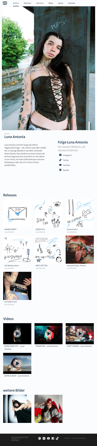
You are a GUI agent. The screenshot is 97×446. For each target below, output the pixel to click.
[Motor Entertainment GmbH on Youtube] (48, 439)
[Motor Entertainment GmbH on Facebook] (52, 439)
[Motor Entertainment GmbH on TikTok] (57, 439)
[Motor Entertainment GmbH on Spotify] (39, 439)
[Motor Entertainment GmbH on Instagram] (44, 439)
